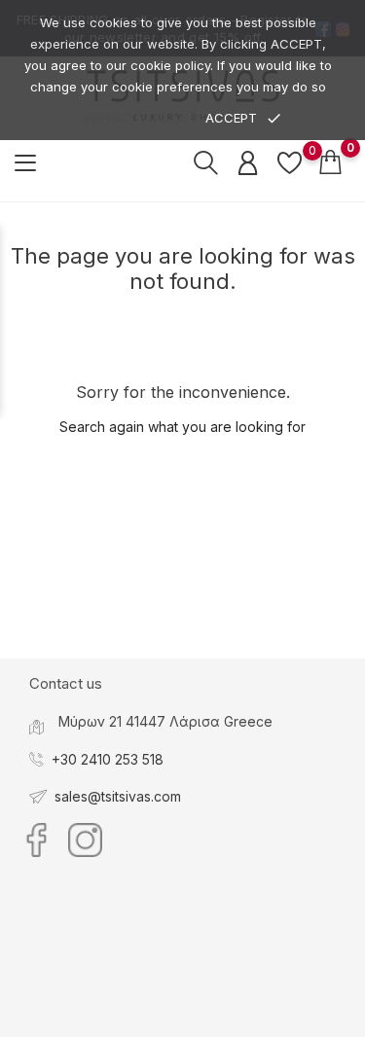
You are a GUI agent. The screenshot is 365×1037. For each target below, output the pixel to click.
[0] (289, 162)
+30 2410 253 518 (108, 759)
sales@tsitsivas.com (118, 796)
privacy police (135, 118)
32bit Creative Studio (222, 1021)
